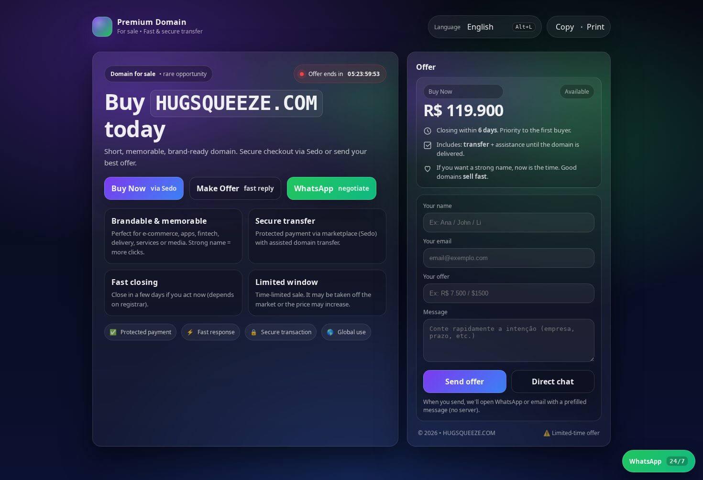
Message (435, 312)
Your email (437, 241)
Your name (437, 206)
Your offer (436, 277)
